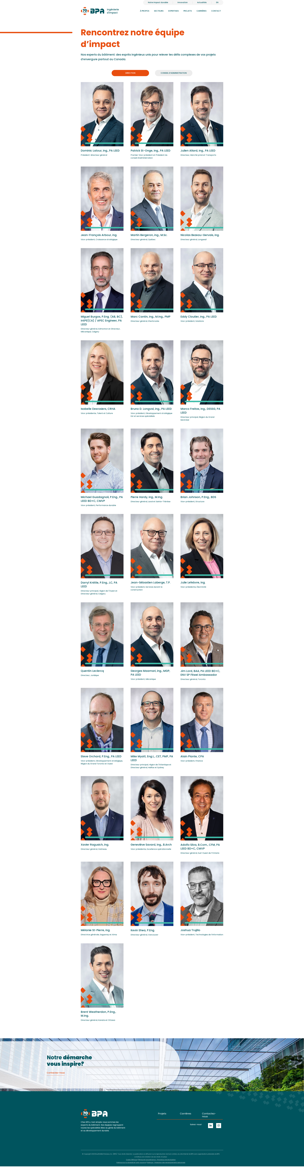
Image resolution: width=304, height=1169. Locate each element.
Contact (216, 11)
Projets (187, 11)
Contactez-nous (209, 1115)
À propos (144, 11)
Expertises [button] (173, 11)
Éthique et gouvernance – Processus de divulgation (157, 1160)
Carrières (185, 1113)
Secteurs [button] (159, 11)
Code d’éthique (131, 1160)
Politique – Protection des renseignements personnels (166, 1163)
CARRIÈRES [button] (202, 11)
